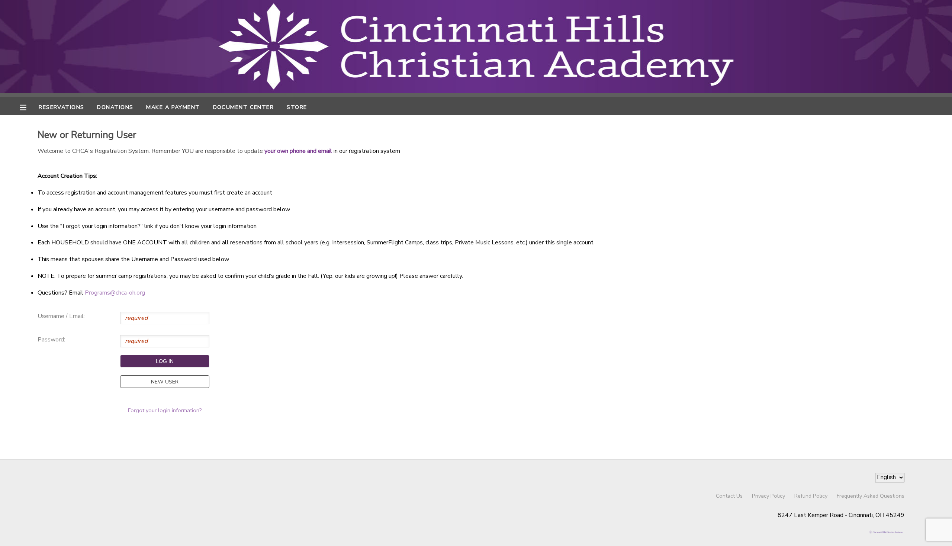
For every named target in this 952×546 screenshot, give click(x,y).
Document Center (243, 107)
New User (164, 381)
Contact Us (729, 496)
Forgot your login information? (165, 410)
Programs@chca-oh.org (115, 293)
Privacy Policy (768, 496)
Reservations (61, 107)
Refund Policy (810, 496)
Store (297, 107)
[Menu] (28, 107)
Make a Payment (173, 107)
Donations (115, 107)
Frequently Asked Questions (870, 496)
